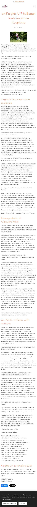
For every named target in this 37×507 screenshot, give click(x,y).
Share (5, 485)
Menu (34, 6)
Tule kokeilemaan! (19, 1)
